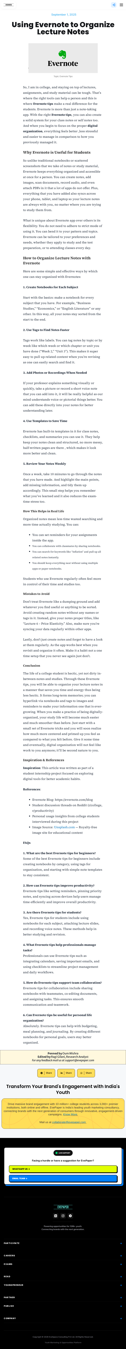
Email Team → (19, 1178)
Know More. (70, 1114)
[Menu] (121, 5)
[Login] (113, 5)
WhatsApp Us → (21, 1169)
